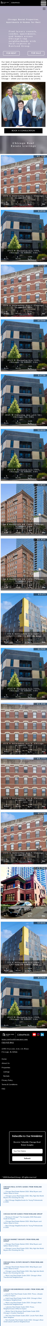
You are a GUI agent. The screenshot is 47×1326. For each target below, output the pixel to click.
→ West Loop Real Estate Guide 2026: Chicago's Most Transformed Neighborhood (22, 1276)
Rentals (6, 1076)
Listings (6, 1072)
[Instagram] (38, 1034)
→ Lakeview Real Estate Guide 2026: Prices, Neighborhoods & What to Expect (18, 1308)
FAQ (3, 1089)
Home (4, 1059)
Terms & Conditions (9, 1084)
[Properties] (25, 1067)
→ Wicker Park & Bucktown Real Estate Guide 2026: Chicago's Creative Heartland (21, 1312)
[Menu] (23, 2)
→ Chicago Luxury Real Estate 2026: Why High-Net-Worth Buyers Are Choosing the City (23, 1196)
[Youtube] (34, 1034)
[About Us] (25, 1063)
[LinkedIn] (42, 1034)
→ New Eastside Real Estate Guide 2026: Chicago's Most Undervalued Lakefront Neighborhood (23, 1321)
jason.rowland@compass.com (15, 1039)
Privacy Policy (7, 1080)
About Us (6, 1063)
